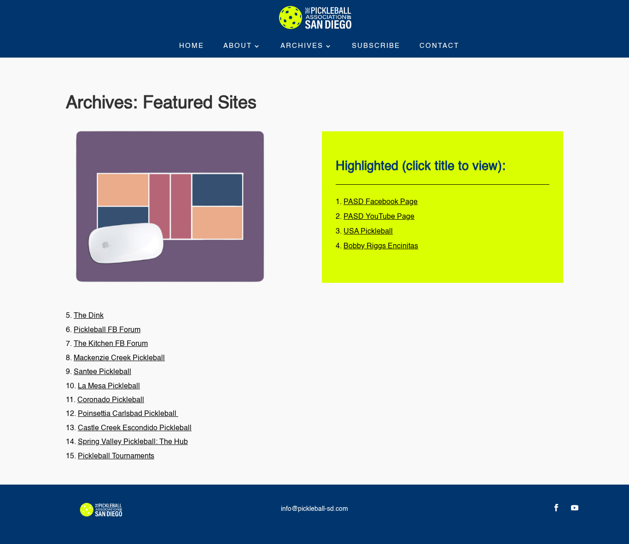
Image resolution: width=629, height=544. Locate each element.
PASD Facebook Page (381, 202)
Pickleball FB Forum (107, 330)
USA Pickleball (368, 231)
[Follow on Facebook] (556, 507)
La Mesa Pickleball (109, 386)
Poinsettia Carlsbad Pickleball (128, 414)
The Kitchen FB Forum (111, 344)
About (237, 46)
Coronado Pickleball (110, 400)
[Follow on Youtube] (574, 507)
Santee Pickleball (102, 372)
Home (191, 46)
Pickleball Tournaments (116, 456)
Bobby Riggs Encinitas (381, 246)
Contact (439, 46)
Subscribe (376, 46)
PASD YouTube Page (379, 217)
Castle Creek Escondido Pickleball (135, 428)
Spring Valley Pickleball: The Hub (133, 442)
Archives (301, 46)
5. (85, 316)
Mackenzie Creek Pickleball (119, 358)
